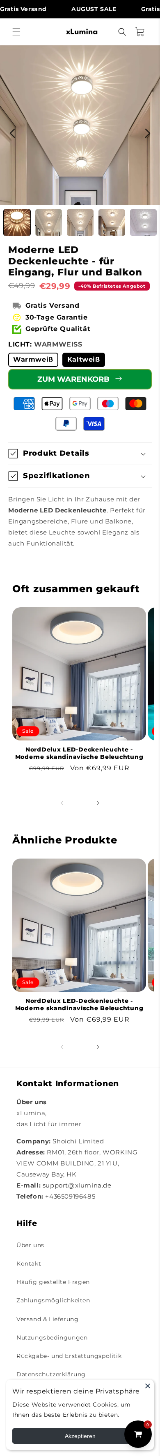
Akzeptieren (80, 1436)
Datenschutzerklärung (51, 1374)
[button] (16, 32)
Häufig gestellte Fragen (53, 1282)
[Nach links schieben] (62, 803)
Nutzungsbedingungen (51, 1337)
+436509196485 (70, 1196)
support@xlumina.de (77, 1185)
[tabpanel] (80, 125)
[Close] (148, 1386)
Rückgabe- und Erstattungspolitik (68, 1356)
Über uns (30, 1245)
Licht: (45, 344)
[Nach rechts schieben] (98, 803)
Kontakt (28, 1263)
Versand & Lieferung (47, 1319)
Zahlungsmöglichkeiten (53, 1300)
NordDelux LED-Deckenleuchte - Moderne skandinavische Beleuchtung (79, 753)
